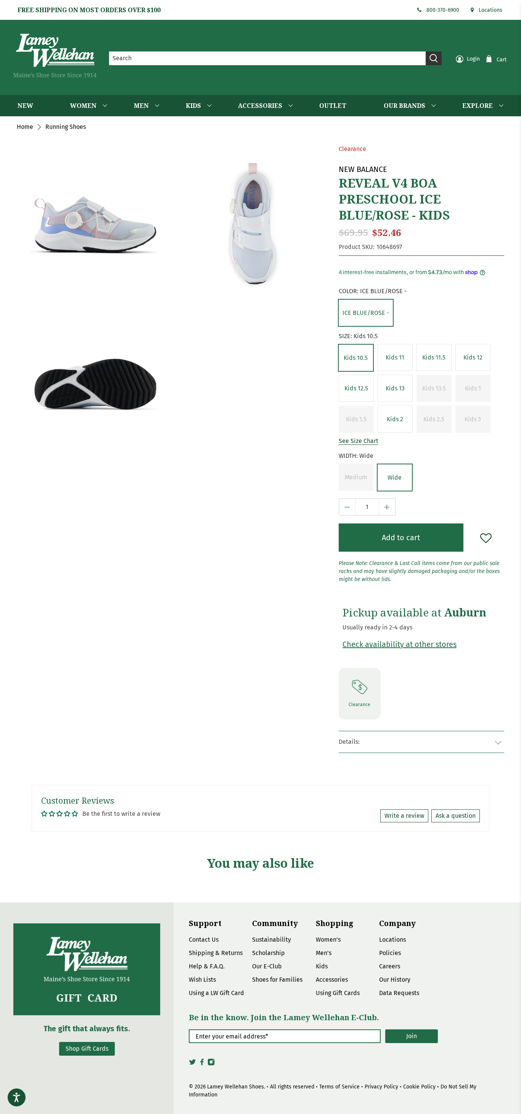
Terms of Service (339, 1087)
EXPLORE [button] (477, 105)
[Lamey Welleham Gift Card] (86, 969)
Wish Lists (202, 979)
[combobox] (267, 58)
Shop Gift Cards (87, 1048)
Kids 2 (395, 419)
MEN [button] (141, 105)
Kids (322, 966)
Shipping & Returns (216, 953)
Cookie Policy (419, 1087)
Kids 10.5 (356, 357)
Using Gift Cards (338, 993)
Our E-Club (267, 966)
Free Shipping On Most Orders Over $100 (89, 10)
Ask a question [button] (456, 815)
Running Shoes (65, 127)
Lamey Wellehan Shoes (235, 1087)
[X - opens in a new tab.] (192, 1064)
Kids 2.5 (433, 419)
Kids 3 (473, 419)
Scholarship (268, 953)
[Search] (434, 58)
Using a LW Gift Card (216, 993)
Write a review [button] (404, 815)
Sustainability (271, 939)
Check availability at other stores (400, 644)
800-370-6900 (442, 10)
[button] (366, 313)
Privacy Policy (381, 1087)
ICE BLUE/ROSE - (366, 312)
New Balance (363, 169)
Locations (490, 10)
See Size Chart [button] (358, 441)
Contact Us (204, 939)
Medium (356, 477)
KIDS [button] (193, 105)
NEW (25, 105)
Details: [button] (349, 741)
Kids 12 (472, 357)
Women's (328, 939)
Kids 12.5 (356, 388)
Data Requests (399, 993)
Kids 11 (395, 357)
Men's (323, 953)
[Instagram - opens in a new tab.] (211, 1064)
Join (411, 1036)
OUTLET (332, 105)
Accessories (332, 979)
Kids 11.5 (433, 357)
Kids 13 (395, 388)
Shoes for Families (277, 979)
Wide (395, 477)
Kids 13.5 (434, 388)
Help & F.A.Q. (207, 966)
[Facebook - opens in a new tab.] (202, 1064)
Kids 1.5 (356, 419)
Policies (390, 953)
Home (25, 127)
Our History (394, 979)
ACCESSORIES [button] (260, 105)
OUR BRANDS (404, 105)
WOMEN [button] (83, 105)
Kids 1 (473, 388)
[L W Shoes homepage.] (55, 55)
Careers (389, 966)
